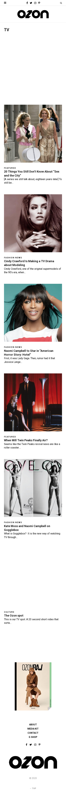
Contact (33, 733)
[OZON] (33, 768)
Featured (10, 168)
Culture (9, 612)
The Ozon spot (13, 615)
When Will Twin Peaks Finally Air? (26, 440)
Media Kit (33, 728)
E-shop (33, 737)
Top (34, 788)
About (33, 724)
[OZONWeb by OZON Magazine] (33, 14)
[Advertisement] (33, 70)
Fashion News (13, 258)
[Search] (61, 3)
